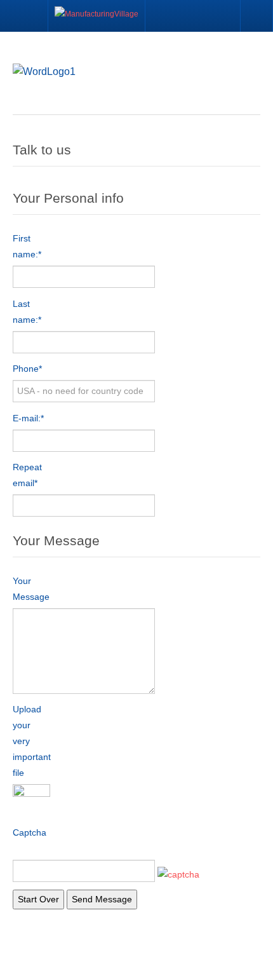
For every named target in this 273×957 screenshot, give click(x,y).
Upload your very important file (31, 741)
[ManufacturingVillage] (96, 16)
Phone (27, 368)
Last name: (27, 312)
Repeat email (27, 475)
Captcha (29, 832)
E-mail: (28, 418)
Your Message (31, 589)
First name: (27, 246)
